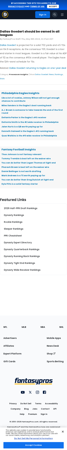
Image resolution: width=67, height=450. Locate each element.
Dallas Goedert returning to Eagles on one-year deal (37, 68)
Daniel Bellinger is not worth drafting (21, 171)
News (51, 74)
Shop (50, 353)
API (55, 409)
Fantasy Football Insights (19, 149)
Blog (26, 409)
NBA (43, 327)
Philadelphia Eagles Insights (20, 93)
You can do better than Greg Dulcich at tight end (27, 179)
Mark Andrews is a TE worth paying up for (23, 175)
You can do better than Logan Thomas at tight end (29, 162)
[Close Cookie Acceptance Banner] (62, 431)
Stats (2, 78)
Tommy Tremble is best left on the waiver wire (26, 158)
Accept (53, 6)
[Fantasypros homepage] (5, 16)
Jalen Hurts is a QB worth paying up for (22, 126)
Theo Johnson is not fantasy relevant (21, 154)
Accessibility (51, 403)
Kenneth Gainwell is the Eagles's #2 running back (28, 131)
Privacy (13, 403)
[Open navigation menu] (62, 14)
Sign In (44, 414)
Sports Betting (55, 361)
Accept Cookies (33, 445)
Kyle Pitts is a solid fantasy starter (20, 184)
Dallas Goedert (8, 45)
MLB (24, 327)
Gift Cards (9, 361)
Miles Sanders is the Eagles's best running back (26, 105)
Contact (45, 409)
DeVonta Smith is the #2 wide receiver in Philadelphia (30, 122)
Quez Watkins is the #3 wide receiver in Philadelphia (29, 135)
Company (15, 409)
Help (22, 414)
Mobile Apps (54, 338)
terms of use (37, 6)
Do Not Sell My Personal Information (33, 438)
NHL (61, 327)
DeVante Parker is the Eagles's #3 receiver (24, 117)
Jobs (34, 409)
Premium (32, 414)
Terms (38, 403)
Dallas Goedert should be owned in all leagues (30, 33)
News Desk (53, 345)
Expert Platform (12, 353)
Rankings (59, 74)
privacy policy (16, 6)
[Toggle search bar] (54, 14)
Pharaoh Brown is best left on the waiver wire (25, 167)
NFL (5, 327)
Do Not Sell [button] (25, 403)
